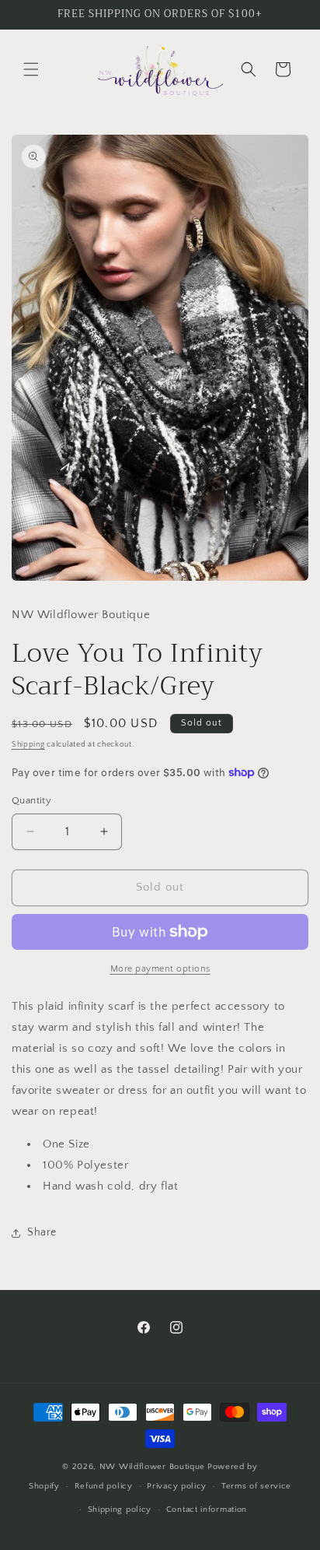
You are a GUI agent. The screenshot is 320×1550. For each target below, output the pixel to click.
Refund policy (104, 1486)
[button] (31, 69)
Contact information (206, 1509)
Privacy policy (177, 1486)
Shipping (28, 744)
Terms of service (256, 1486)
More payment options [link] (160, 969)
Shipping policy (120, 1509)
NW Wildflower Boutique (152, 1466)
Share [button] (42, 1232)
